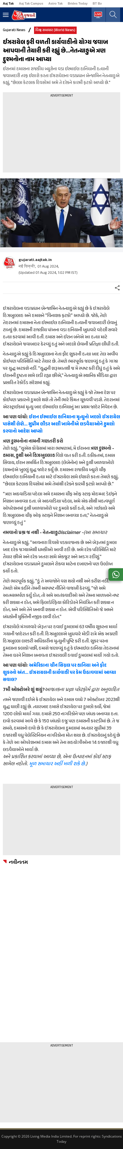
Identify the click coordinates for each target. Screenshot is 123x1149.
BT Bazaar (100, 3)
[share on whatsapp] (115, 574)
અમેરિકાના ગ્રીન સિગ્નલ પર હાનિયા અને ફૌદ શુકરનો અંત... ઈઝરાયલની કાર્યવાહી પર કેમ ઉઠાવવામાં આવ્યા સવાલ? (59, 673)
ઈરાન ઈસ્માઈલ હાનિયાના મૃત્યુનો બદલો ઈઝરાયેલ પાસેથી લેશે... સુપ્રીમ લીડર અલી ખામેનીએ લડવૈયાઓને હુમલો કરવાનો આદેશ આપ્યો (61, 424)
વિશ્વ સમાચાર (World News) (55, 30)
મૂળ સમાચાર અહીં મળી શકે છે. (57, 764)
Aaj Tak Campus (31, 3)
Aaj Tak (8, 3)
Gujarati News (14, 30)
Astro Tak (55, 3)
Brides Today (78, 3)
